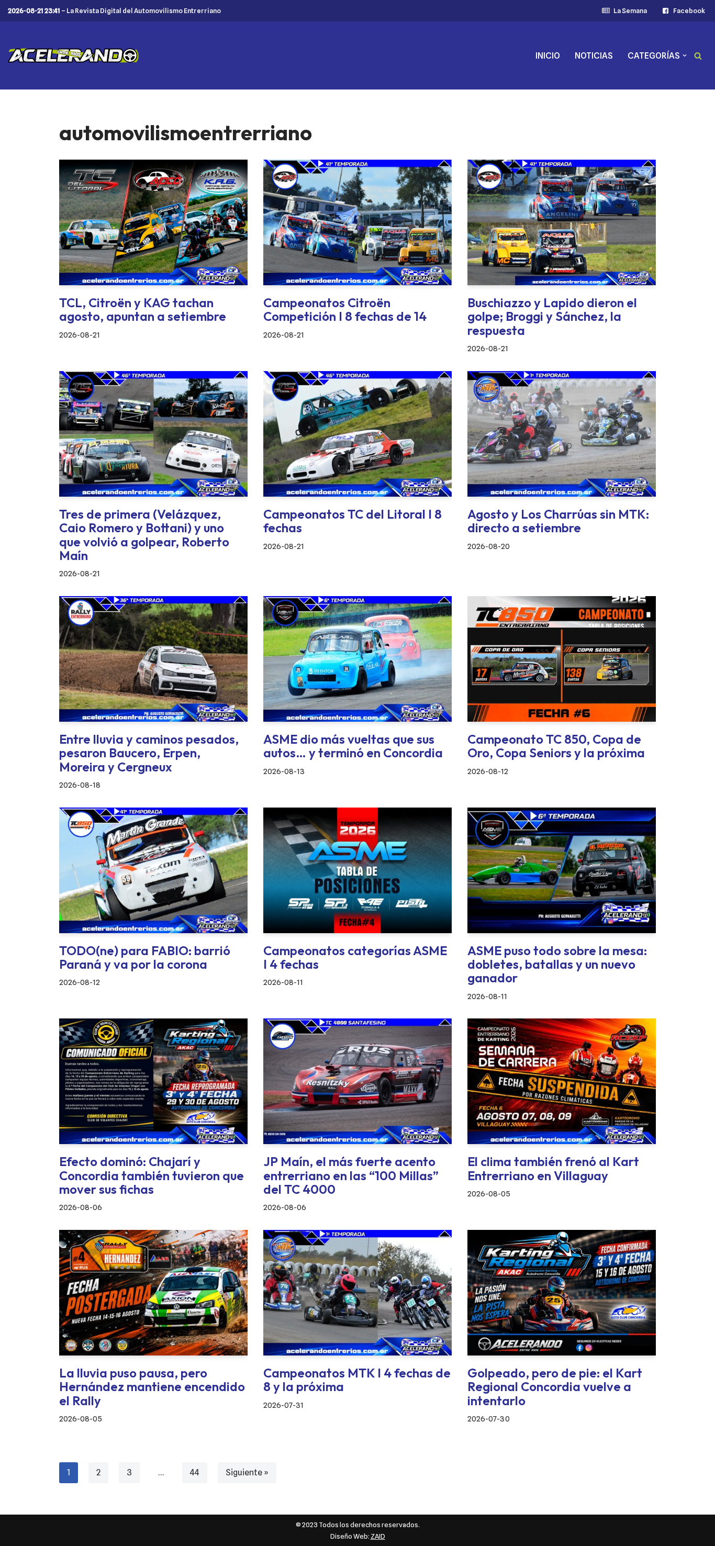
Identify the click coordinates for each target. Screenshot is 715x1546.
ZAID (378, 1536)
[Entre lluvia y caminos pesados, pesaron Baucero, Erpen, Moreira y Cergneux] (153, 659)
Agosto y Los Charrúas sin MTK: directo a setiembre (558, 520)
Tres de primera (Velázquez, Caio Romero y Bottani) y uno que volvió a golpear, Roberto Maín (144, 534)
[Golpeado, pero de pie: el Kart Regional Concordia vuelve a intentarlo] (561, 1292)
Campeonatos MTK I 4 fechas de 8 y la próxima (357, 1379)
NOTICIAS (594, 56)
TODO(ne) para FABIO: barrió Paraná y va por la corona (144, 957)
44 (194, 1472)
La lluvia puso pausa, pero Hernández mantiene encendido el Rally (152, 1386)
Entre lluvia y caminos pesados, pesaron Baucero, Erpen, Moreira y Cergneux (149, 753)
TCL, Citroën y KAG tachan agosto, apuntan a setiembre (142, 309)
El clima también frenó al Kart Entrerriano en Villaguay (553, 1168)
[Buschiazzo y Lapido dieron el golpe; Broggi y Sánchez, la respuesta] (561, 222)
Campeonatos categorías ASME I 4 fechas (355, 957)
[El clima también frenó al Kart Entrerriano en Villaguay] (561, 1081)
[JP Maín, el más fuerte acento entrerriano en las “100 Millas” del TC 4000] (357, 1081)
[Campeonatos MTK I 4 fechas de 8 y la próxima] (357, 1292)
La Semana (629, 11)
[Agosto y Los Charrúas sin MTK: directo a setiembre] (561, 434)
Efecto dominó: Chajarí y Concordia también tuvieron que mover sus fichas (151, 1175)
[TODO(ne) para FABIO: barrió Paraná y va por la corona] (153, 870)
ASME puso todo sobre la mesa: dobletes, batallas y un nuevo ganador (557, 964)
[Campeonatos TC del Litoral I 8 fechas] (357, 434)
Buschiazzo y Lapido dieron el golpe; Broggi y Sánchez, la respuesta (552, 316)
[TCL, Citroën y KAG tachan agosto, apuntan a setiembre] (153, 222)
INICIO (547, 56)
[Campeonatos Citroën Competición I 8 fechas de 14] (357, 222)
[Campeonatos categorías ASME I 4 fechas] (357, 870)
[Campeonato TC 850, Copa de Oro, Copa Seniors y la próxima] (561, 659)
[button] (685, 55)
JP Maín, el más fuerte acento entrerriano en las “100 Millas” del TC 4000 (351, 1175)
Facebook (689, 11)
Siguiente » (247, 1472)
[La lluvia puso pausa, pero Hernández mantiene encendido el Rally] (153, 1292)
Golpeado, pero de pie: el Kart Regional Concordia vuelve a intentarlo (554, 1386)
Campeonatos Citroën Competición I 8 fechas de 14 (345, 309)
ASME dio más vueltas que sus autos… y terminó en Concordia (353, 745)
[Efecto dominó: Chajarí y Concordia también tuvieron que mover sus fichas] (153, 1081)
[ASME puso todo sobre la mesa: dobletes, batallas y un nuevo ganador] (561, 870)
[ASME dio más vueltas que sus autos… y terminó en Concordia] (357, 659)
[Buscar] (698, 56)
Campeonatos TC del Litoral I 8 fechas (352, 520)
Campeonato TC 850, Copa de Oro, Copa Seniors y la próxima (556, 745)
